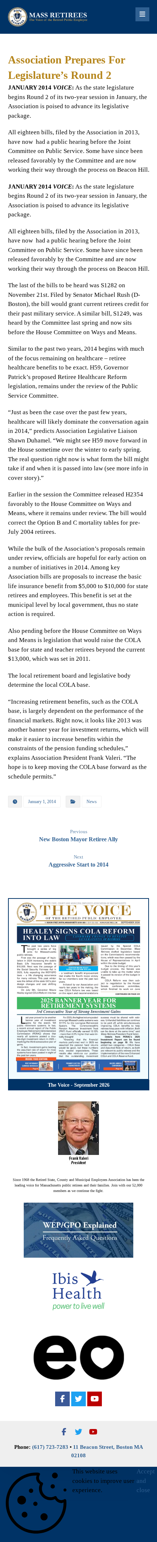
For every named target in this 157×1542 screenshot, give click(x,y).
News (92, 801)
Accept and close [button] (146, 1481)
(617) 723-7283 (50, 1447)
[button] (62, 1399)
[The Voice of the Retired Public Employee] (48, 16)
